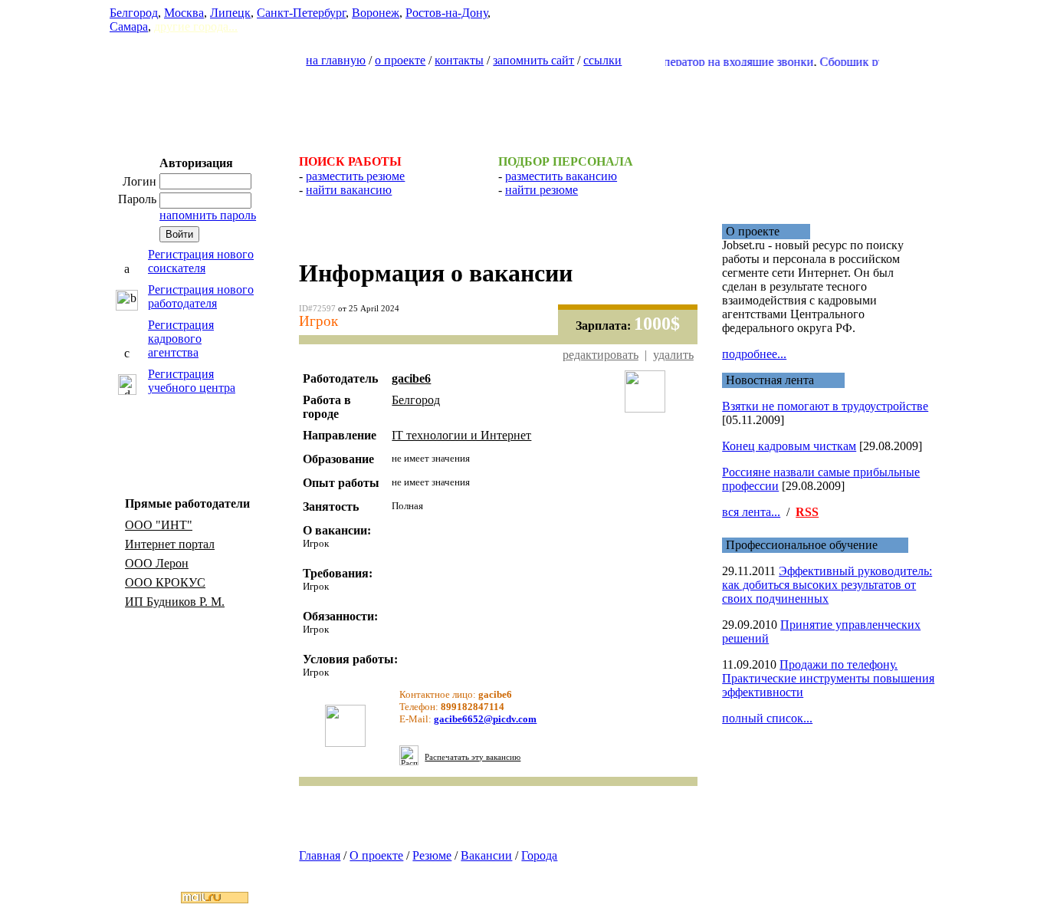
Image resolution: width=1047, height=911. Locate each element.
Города (539, 855)
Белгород (134, 12)
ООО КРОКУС (165, 582)
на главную (336, 60)
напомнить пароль (207, 215)
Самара (129, 26)
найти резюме (541, 189)
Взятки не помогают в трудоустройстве (825, 406)
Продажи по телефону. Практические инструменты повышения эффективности (828, 678)
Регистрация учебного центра (191, 380)
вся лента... (751, 511)
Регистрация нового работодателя (201, 296)
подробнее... (754, 353)
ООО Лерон (157, 563)
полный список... (767, 718)
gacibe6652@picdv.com (485, 719)
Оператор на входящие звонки (722, 61)
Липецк (230, 12)
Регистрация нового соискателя (201, 261)
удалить (673, 354)
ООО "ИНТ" (158, 524)
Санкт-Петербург (301, 12)
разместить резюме (355, 176)
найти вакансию (349, 189)
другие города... (196, 26)
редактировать (600, 354)
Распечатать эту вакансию (472, 757)
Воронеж (375, 12)
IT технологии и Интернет (461, 435)
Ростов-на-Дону (446, 12)
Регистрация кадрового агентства (181, 338)
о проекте (400, 60)
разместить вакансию (561, 176)
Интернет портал (170, 544)
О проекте (376, 855)
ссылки (602, 60)
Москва (184, 12)
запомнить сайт (533, 60)
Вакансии (486, 855)
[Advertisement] (523, 104)
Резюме (431, 855)
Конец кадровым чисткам (789, 445)
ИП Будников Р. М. (175, 601)
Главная (319, 855)
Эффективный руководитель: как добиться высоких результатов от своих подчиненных (827, 584)
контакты (459, 60)
